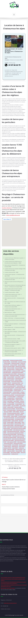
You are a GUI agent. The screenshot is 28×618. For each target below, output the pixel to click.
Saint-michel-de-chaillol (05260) (18, 438)
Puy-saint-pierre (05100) (20, 417)
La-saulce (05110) (11, 398)
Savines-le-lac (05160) (18, 443)
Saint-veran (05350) (21, 441)
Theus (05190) (22, 446)
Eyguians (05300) (6, 381)
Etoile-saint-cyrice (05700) (8, 380)
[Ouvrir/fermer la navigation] (14, 14)
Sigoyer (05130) (22, 445)
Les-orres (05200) (15, 405)
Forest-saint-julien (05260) (16, 381)
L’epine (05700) (20, 386)
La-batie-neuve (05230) (20, 387)
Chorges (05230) (10, 377)
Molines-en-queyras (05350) (9, 408)
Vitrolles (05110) (14, 454)
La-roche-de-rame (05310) (8, 395)
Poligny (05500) (14, 416)
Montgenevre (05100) (21, 410)
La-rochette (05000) (11, 396)
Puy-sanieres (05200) (19, 419)
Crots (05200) (18, 377)
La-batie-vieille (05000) (8, 389)
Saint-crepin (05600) (8, 429)
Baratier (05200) (21, 364)
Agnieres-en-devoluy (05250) (16, 360)
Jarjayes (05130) (19, 384)
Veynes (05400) (19, 451)
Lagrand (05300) (18, 398)
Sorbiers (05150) (7, 446)
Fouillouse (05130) (7, 383)
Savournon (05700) (7, 445)
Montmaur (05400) (8, 411)
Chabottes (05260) (19, 369)
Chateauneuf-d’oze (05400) (17, 372)
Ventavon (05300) (11, 451)
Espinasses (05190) (19, 378)
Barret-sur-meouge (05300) (9, 366)
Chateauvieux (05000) (14, 375)
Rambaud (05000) (7, 420)
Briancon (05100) (10, 367)
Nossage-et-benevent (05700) (13, 413)
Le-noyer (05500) (10, 404)
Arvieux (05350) (7, 363)
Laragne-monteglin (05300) (9, 399)
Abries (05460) (6, 360)
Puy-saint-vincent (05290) (8, 419)
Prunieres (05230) (22, 416)
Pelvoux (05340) (6, 416)
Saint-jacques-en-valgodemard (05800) (15, 432)
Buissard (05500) (18, 367)
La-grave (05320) (16, 392)
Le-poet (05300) (18, 404)
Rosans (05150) (10, 423)
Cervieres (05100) (11, 369)
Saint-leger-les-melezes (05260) (9, 437)
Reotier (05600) (10, 422)
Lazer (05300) (16, 401)
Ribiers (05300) (18, 422)
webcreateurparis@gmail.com (10, 603)
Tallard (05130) (15, 446)
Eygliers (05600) (18, 380)
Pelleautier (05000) (19, 414)
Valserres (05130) (18, 449)
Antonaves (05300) (22, 361)
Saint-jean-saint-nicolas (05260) (9, 434)
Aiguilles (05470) (6, 361)
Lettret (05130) (10, 407)
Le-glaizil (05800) (10, 402)
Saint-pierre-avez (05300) (8, 440)
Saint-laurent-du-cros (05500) (18, 435)
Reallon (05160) (15, 420)
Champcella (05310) (7, 371)
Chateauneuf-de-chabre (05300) (10, 374)
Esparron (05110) (10, 378)
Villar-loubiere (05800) (15, 452)
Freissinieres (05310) (16, 383)
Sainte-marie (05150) (8, 443)
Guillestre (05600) (11, 384)
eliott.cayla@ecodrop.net (13, 215)
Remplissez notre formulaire (8, 588)
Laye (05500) (10, 401)
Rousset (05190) (18, 423)
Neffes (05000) (16, 411)
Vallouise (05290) (10, 449)
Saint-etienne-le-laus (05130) (13, 431)
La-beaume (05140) (18, 389)
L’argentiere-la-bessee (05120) (9, 386)
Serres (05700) (15, 445)
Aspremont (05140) (15, 363)
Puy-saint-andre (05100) (9, 417)
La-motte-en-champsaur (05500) (18, 393)
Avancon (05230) (13, 364)
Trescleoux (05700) (7, 448)
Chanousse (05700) (16, 371)
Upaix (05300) (15, 448)
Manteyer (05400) (18, 407)
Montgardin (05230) (11, 410)
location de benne (7, 208)
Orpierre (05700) (10, 414)
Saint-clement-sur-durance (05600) (18, 428)
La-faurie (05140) (17, 390)
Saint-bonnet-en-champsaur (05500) (15, 426)
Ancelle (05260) (14, 361)
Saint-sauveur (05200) (11, 441)
